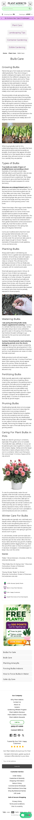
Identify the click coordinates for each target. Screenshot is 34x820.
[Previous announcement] (1, 18)
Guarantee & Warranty (17, 778)
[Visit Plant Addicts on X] (23, 735)
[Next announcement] (32, 18)
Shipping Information (17, 781)
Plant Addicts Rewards (17, 717)
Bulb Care (7, 658)
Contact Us (17, 702)
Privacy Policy (17, 801)
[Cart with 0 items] (30, 4)
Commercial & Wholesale (17, 786)
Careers (17, 707)
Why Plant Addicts (17, 699)
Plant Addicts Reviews (17, 712)
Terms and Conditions (17, 804)
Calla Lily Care (9, 679)
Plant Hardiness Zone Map (17, 788)
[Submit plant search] (29, 8)
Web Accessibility (17, 806)
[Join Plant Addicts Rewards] (17, 625)
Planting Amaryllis (11, 663)
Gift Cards (17, 793)
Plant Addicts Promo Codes (17, 715)
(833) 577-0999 (17, 726)
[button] (4, 4)
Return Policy (17, 783)
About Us (17, 705)
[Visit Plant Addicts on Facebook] (11, 735)
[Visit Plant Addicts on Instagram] (15, 735)
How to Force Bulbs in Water (16, 674)
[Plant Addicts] (17, 4)
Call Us (17, 722)
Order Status (17, 776)
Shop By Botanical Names (17, 791)
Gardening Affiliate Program (17, 710)
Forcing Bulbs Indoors (13, 668)
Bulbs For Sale (9, 652)
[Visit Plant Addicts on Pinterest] (19, 735)
